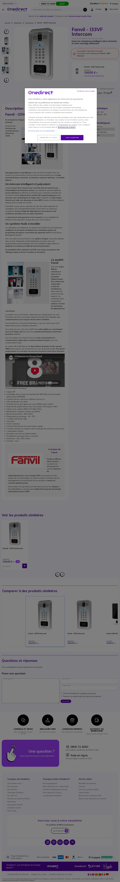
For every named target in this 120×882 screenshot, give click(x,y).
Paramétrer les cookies (48, 137)
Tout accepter (72, 137)
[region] (61, 115)
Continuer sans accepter (86, 91)
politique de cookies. (66, 127)
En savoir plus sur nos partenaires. (41, 131)
